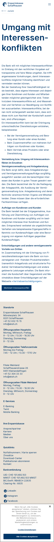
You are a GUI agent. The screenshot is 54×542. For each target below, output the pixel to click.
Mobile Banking (11, 412)
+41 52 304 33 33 (12, 373)
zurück (11, 11)
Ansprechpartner (12, 428)
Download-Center (12, 458)
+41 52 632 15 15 (12, 321)
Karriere (7, 431)
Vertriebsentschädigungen (27, 281)
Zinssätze (8, 455)
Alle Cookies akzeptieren (27, 536)
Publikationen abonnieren (16, 461)
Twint (6, 409)
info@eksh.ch (10, 324)
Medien (7, 434)
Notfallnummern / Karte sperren (20, 452)
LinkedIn (11, 490)
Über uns (8, 437)
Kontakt (7, 464)
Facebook (12, 500)
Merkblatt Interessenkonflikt (16, 288)
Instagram (12, 495)
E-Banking (8, 406)
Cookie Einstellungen (27, 530)
